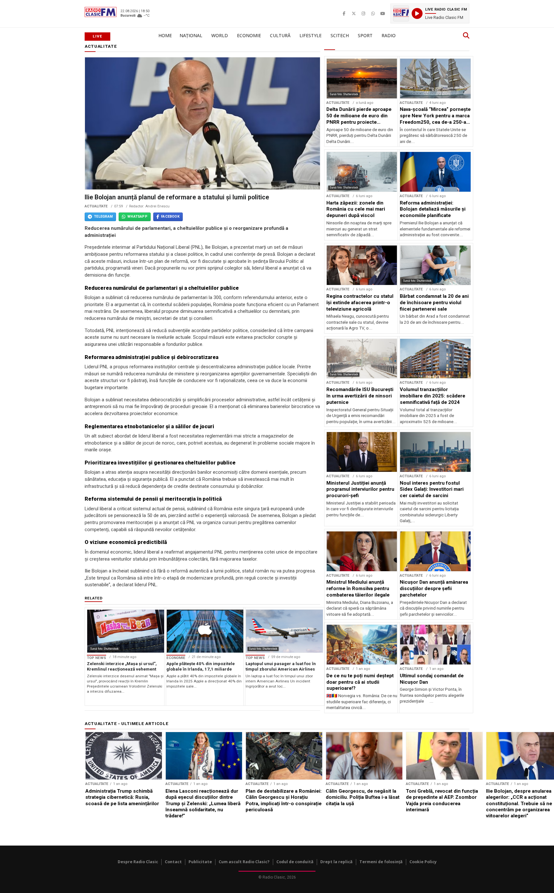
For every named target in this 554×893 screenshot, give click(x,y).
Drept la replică (336, 861)
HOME (165, 35)
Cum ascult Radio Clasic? (244, 861)
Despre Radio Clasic (138, 861)
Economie (249, 35)
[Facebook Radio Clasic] (308, 13)
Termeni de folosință (381, 861)
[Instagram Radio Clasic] (327, 13)
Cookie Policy (423, 861)
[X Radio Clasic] (318, 13)
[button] (412, 13)
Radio (389, 35)
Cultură (280, 35)
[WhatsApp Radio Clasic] (337, 13)
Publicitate (200, 861)
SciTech (340, 35)
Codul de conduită (295, 861)
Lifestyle (310, 35)
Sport (365, 35)
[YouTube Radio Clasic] (346, 13)
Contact (173, 861)
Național (191, 35)
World (219, 35)
